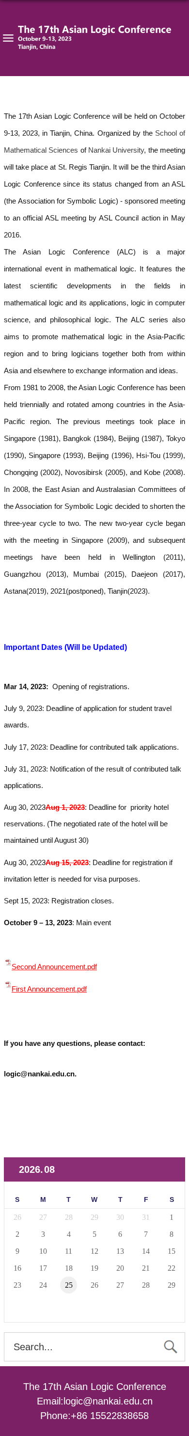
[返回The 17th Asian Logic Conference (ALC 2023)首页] (94, 38)
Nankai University (116, 150)
